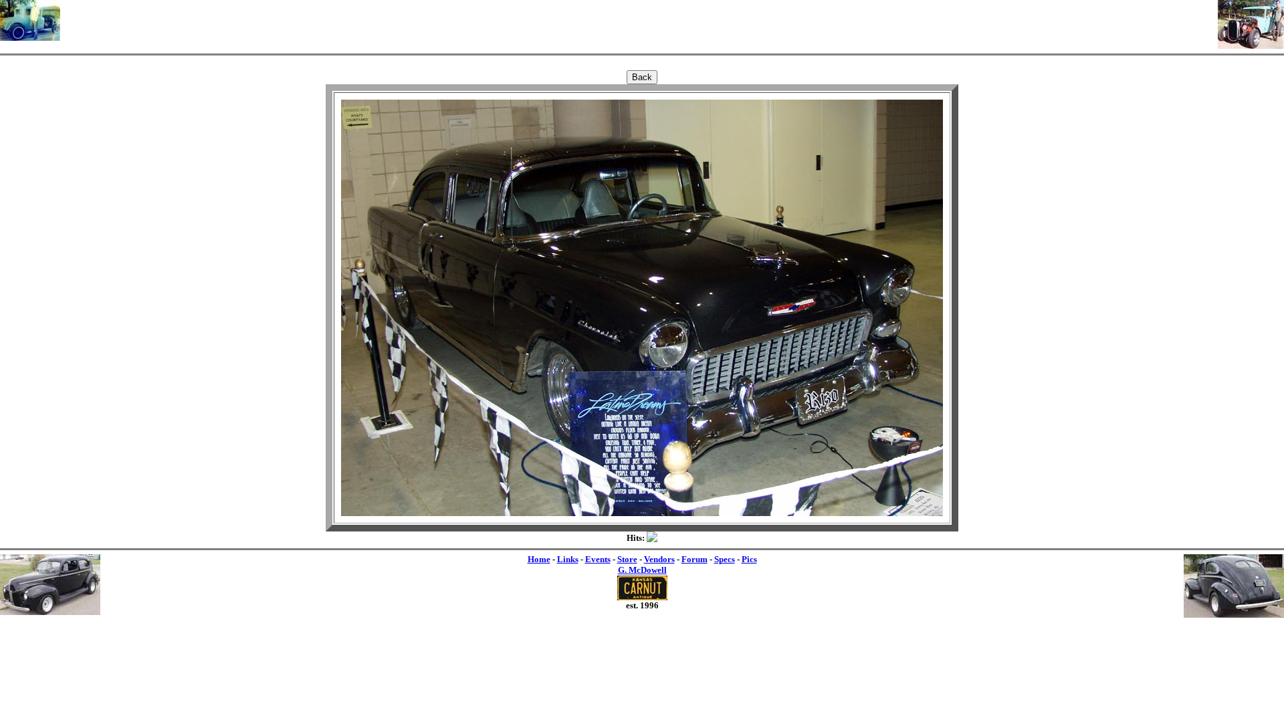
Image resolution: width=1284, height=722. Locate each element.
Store (627, 559)
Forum (694, 559)
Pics (749, 559)
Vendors (659, 559)
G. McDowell (642, 570)
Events (598, 559)
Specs (724, 559)
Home (539, 559)
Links (567, 559)
